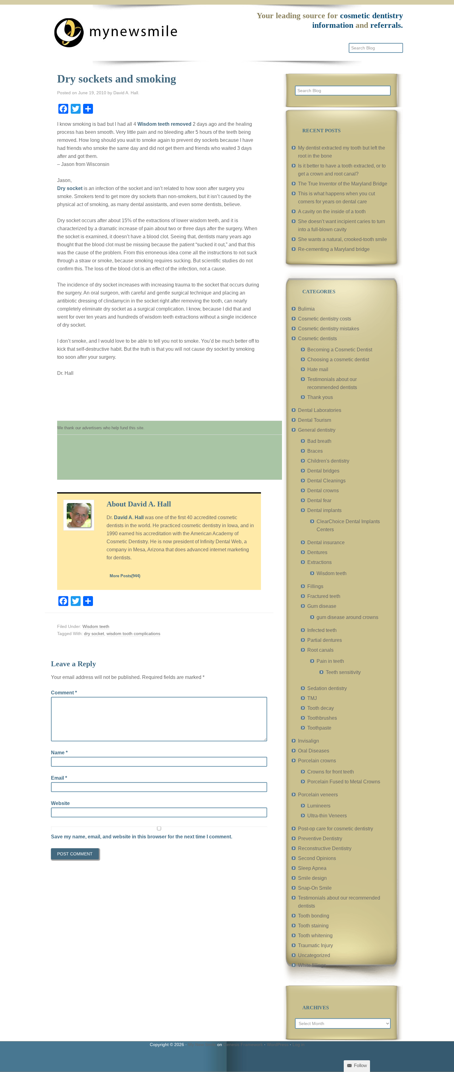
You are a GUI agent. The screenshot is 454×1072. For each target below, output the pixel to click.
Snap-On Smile (315, 888)
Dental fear (319, 500)
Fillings (315, 586)
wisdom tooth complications (133, 633)
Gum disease (321, 606)
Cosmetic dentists (317, 338)
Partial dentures (324, 640)
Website (60, 803)
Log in (298, 1044)
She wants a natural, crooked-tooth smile (342, 239)
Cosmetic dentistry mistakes (328, 328)
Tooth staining (313, 925)
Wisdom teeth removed (164, 124)
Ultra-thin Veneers (327, 815)
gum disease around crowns (347, 617)
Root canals (320, 650)
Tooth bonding (313, 915)
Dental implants (324, 510)
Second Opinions (317, 858)
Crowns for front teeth (330, 771)
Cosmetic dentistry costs (324, 318)
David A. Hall (129, 517)
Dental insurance (326, 542)
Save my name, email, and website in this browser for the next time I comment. (141, 836)
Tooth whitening (315, 935)
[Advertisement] (169, 460)
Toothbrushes (322, 718)
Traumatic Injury (315, 945)
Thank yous (320, 397)
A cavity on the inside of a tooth (332, 211)
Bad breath (319, 441)
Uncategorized (314, 955)
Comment (64, 692)
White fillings (312, 965)
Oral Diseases (313, 750)
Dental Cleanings (326, 480)
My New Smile (202, 1044)
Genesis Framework (243, 1044)
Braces (315, 451)
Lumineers (318, 805)
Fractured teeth (323, 596)
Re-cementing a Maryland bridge (334, 249)
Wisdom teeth (95, 626)
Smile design (312, 878)
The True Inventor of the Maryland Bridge (342, 183)
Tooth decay (320, 708)
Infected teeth (322, 630)
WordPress (277, 1044)
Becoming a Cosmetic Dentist (339, 349)
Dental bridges (323, 470)
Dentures (317, 552)
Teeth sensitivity (343, 672)
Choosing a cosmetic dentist (338, 359)
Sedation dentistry (327, 688)
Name (59, 752)
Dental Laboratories (319, 410)
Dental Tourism (314, 420)
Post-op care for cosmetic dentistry (335, 828)
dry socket (94, 633)
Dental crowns (323, 490)
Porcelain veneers (318, 794)
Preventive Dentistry (320, 838)
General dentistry (316, 430)
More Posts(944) (125, 576)
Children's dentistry (328, 461)
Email (59, 778)
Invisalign (308, 741)
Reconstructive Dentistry (324, 848)
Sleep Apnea (312, 868)
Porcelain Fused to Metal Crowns (343, 781)
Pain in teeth (330, 661)
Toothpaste (319, 728)
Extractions (319, 562)
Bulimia (306, 308)
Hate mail (317, 369)
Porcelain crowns (317, 760)
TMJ (312, 698)
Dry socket (69, 188)
